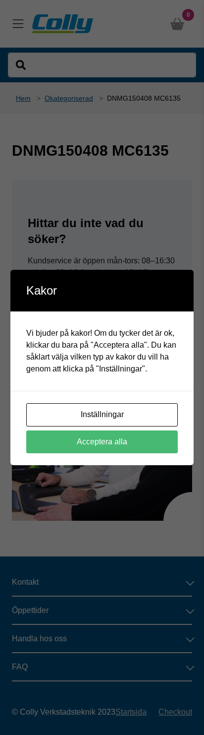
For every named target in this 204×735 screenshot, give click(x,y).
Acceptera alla (102, 441)
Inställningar (102, 414)
